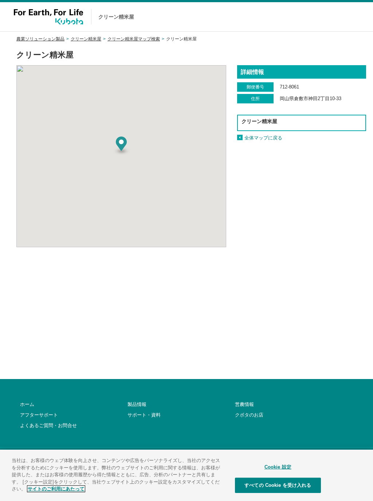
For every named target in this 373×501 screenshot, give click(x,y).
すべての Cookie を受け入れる (277, 485)
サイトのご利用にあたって (56, 489)
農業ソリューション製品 (40, 39)
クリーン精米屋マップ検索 (133, 39)
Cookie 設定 (277, 467)
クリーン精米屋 (86, 39)
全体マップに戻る (263, 138)
